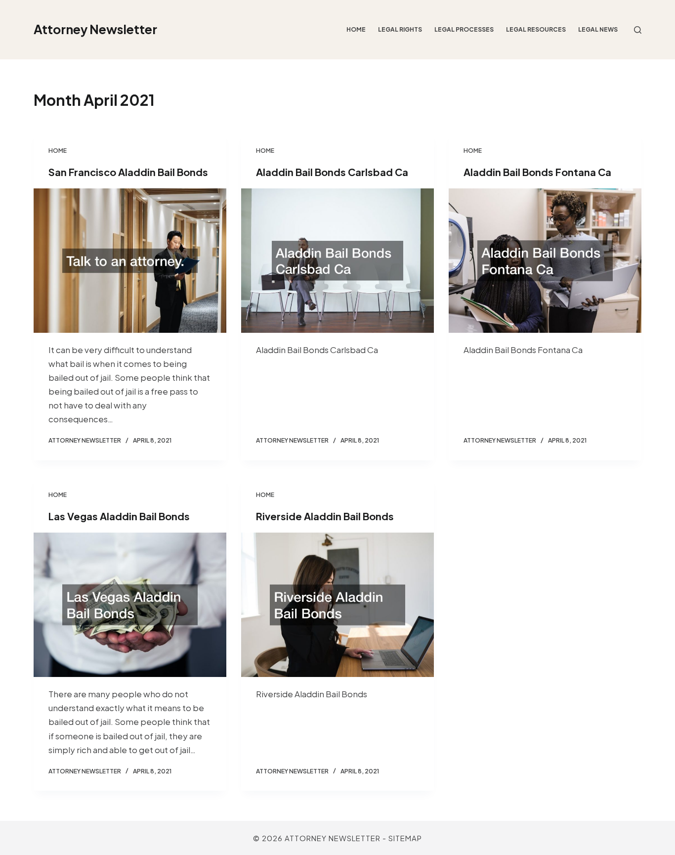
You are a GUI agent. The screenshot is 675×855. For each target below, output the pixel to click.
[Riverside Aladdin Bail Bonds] (337, 605)
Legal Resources (536, 29)
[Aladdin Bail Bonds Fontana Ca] (545, 260)
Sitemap (405, 838)
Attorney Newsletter (95, 29)
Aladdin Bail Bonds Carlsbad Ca (332, 172)
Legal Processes (464, 29)
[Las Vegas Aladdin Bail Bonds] (130, 605)
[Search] (637, 30)
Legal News (598, 29)
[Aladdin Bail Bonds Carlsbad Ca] (337, 260)
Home (356, 29)
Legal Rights (400, 29)
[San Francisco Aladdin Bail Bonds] (130, 260)
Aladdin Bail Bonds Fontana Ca (537, 172)
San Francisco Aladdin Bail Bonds (128, 172)
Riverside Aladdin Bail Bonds (325, 516)
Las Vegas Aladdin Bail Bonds (119, 516)
